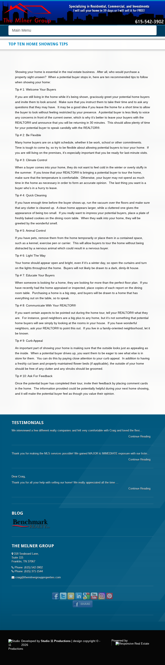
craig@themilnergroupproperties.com (38, 577)
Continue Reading (139, 436)
